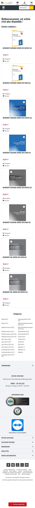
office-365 (5, 471)
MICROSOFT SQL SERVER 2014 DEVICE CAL (15, 292)
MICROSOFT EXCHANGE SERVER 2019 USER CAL (17, 222)
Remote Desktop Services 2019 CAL (25, 328)
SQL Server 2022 (6, 339)
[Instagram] (27, 465)
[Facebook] (8, 465)
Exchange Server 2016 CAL (24, 320)
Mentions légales (26, 474)
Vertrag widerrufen (19, 504)
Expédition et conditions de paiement (11, 472)
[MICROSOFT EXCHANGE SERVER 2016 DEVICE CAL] (17, 108)
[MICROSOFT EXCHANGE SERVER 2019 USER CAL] (17, 212)
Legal (29, 469)
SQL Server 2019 (6, 342)
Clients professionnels (9, 469)
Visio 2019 (21, 344)
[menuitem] (31, 3)
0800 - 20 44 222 (17, 383)
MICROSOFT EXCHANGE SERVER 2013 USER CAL (17, 83)
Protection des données (11, 474)
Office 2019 (4, 323)
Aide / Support (13, 471)
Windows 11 (21, 347)
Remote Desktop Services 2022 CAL (25, 324)
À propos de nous (27, 471)
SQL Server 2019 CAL (7, 347)
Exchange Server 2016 (7, 352)
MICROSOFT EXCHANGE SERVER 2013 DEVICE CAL (17, 48)
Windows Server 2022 (7, 327)
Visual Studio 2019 (23, 334)
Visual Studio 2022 (23, 331)
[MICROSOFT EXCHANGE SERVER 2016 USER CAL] (17, 143)
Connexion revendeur (21, 469)
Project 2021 (21, 336)
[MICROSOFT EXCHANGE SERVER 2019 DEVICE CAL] (17, 177)
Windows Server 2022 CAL (9, 334)
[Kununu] (22, 465)
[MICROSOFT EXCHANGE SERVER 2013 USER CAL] (17, 73)
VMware (20, 352)
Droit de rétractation (27, 472)
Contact (20, 471)
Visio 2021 (21, 342)
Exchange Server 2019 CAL (7, 355)
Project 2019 (21, 339)
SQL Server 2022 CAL (7, 344)
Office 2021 (4, 319)
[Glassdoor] (17, 465)
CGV (19, 474)
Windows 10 (21, 349)
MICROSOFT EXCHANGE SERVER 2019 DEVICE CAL (17, 188)
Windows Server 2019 (7, 331)
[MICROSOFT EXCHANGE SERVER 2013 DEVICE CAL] (17, 38)
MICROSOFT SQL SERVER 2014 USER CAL (15, 257)
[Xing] (13, 465)
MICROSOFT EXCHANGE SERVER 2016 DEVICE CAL (17, 118)
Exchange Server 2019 (7, 349)
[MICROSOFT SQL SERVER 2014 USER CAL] (17, 247)
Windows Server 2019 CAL (9, 336)
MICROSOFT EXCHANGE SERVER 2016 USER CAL (17, 153)
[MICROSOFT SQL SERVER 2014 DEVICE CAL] (17, 282)
